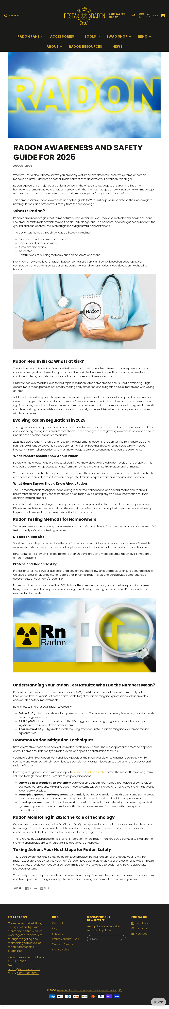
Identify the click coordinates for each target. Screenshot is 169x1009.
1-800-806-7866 (28, 973)
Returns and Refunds (65, 939)
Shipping (57, 934)
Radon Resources (85, 46)
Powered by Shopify (109, 990)
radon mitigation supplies (89, 772)
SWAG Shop (117, 36)
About (53, 46)
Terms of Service (62, 944)
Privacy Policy (60, 949)
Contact (57, 923)
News (117, 46)
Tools (90, 36)
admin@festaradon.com (24, 969)
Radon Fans (28, 36)
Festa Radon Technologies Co (76, 990)
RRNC (142, 36)
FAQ (54, 928)
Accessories (62, 36)
